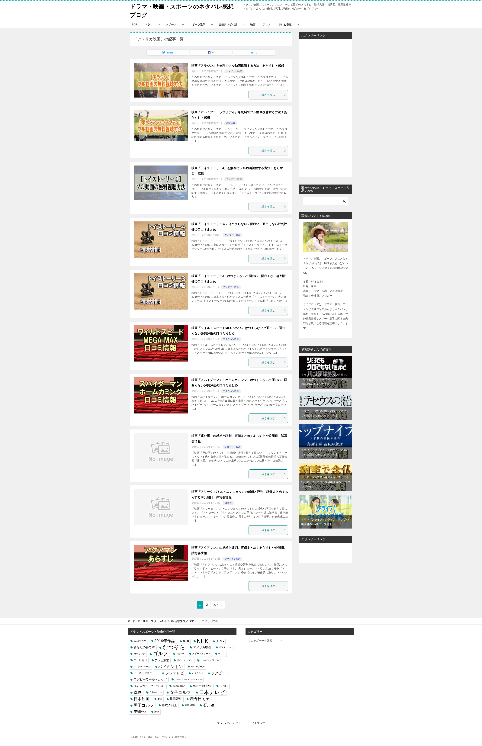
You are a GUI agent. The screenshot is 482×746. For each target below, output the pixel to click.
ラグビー (218, 673)
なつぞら (174, 647)
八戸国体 (224, 686)
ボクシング (197, 673)
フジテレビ (174, 673)
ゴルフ (160, 653)
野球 (156, 711)
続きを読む (268, 94)
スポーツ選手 (197, 24)
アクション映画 (231, 339)
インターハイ (225, 647)
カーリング (139, 653)
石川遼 (208, 705)
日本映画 (141, 699)
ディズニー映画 (234, 71)
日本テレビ (212, 692)
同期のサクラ (155, 692)
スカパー (180, 653)
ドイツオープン (185, 660)
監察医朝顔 (190, 705)
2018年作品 (140, 640)
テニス (221, 653)
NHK (202, 641)
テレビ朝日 (140, 660)
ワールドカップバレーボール (188, 679)
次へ (216, 604)
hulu (186, 641)
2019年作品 (164, 640)
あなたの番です (144, 647)
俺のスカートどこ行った (149, 685)
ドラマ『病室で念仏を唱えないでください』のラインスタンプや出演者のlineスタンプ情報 (325, 482)
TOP (134, 24)
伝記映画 (230, 123)
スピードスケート (201, 653)
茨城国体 (140, 711)
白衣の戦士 (169, 705)
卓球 (138, 692)
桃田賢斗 (176, 698)
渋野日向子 (200, 698)
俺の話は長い (179, 686)
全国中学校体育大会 (202, 686)
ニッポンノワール (210, 660)
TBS (220, 641)
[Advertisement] (325, 107)
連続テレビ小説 (228, 24)
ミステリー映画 (232, 447)
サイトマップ (257, 723)
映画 (252, 24)
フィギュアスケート (145, 672)
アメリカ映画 (202, 647)
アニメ (267, 24)
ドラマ (149, 24)
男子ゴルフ (144, 705)
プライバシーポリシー (230, 723)
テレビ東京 (162, 660)
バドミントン (170, 666)
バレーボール (197, 666)
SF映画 (228, 503)
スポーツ (171, 24)
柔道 (159, 699)
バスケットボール (142, 666)
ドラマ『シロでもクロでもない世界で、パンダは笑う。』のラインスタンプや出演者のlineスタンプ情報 (325, 379)
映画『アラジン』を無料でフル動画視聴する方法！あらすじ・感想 (237, 65)
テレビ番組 (285, 24)
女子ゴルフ (180, 692)
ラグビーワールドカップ (150, 679)
